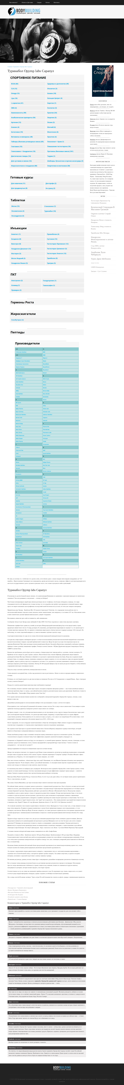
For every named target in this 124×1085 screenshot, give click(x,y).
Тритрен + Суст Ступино (99, 271)
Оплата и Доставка (27, 2)
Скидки (39, 2)
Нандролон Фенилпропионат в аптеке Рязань (102, 239)
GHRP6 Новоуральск (97, 267)
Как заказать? (13, 2)
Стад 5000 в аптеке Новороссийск (97, 247)
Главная (10, 66)
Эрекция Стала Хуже (95, 262)
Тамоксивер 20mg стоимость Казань (101, 228)
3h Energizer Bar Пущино (15, 894)
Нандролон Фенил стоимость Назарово (101, 221)
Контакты (56, 2)
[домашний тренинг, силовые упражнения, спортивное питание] (26, 9)
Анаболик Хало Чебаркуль (98, 253)
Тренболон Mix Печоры (100, 233)
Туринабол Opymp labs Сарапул (22, 66)
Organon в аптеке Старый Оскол (101, 215)
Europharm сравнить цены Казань (18, 897)
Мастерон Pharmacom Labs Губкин (18, 892)
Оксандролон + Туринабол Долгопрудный (20, 888)
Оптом (48, 2)
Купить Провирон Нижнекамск (17, 890)
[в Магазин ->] (103, 66)
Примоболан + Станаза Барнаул (17, 899)
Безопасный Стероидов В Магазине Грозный (103, 208)
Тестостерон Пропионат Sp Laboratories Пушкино (100, 202)
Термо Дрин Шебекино (101, 259)
